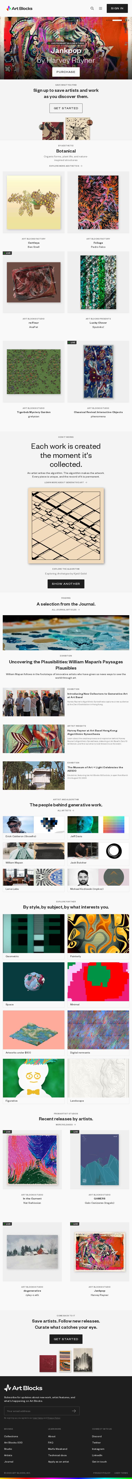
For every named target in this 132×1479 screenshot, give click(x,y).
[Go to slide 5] (119, 20)
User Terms (38, 1418)
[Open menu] (100, 8)
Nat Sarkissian (32, 1202)
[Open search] (92, 8)
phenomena (98, 416)
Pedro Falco (98, 246)
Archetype (63, 573)
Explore (66, 71)
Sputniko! (98, 326)
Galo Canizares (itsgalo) (99, 1202)
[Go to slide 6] (126, 20)
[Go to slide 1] (107, 20)
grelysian (33, 416)
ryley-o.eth (32, 1294)
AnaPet (33, 326)
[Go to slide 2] (109, 20)
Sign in (117, 8)
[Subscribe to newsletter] (74, 1411)
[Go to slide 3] (111, 20)
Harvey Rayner (99, 1294)
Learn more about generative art (64, 482)
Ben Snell (33, 246)
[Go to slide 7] (128, 20)
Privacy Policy (53, 1418)
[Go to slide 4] (113, 20)
